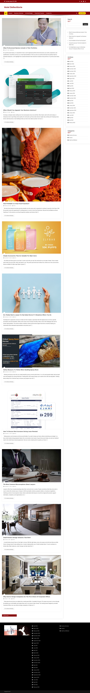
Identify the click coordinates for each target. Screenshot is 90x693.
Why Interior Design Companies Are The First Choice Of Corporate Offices (26, 596)
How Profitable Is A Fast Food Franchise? (16, 203)
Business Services (18, 13)
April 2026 (71, 61)
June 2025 (71, 83)
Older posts (6, 615)
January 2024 (72, 105)
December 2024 (72, 95)
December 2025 (72, 68)
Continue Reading (9, 61)
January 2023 (72, 112)
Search (70, 19)
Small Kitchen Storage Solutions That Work (17, 537)
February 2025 (72, 90)
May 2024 (71, 100)
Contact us (49, 13)
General (10, 13)
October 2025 (72, 73)
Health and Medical (73, 140)
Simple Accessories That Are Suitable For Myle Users (20, 256)
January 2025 (72, 93)
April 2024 (71, 103)
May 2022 (71, 117)
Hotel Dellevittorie (13, 7)
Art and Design (29, 13)
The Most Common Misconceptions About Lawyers (19, 484)
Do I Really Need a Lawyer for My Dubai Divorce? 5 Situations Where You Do (27, 315)
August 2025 (71, 78)
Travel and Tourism (39, 13)
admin (12, 50)
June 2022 (71, 115)
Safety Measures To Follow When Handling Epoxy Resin (20, 370)
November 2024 (72, 98)
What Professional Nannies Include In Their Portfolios (20, 48)
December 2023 (72, 107)
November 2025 (72, 71)
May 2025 (71, 85)
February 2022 (72, 122)
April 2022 (71, 120)
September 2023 (72, 110)
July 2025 (71, 81)
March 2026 (71, 63)
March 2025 (71, 88)
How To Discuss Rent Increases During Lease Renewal (20, 431)
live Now (81, 13)
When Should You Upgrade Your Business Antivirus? (19, 110)
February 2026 (72, 66)
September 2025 (72, 76)
